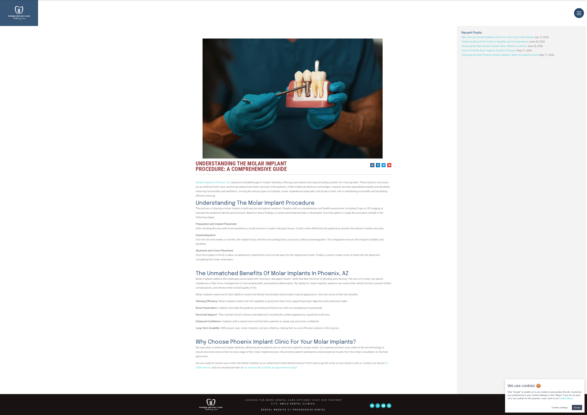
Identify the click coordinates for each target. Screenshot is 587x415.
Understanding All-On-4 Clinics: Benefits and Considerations (495, 41)
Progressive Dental (309, 409)
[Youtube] (383, 405)
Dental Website (274, 409)
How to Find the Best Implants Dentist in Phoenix (488, 50)
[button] (372, 165)
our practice (250, 367)
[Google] (389, 405)
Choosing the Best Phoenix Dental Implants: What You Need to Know (500, 54)
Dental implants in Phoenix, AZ (213, 182)
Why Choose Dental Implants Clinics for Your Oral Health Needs (497, 37)
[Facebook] (372, 405)
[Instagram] (377, 405)
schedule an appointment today (278, 367)
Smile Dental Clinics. (298, 403)
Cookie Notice (566, 398)
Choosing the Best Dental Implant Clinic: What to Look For (494, 46)
